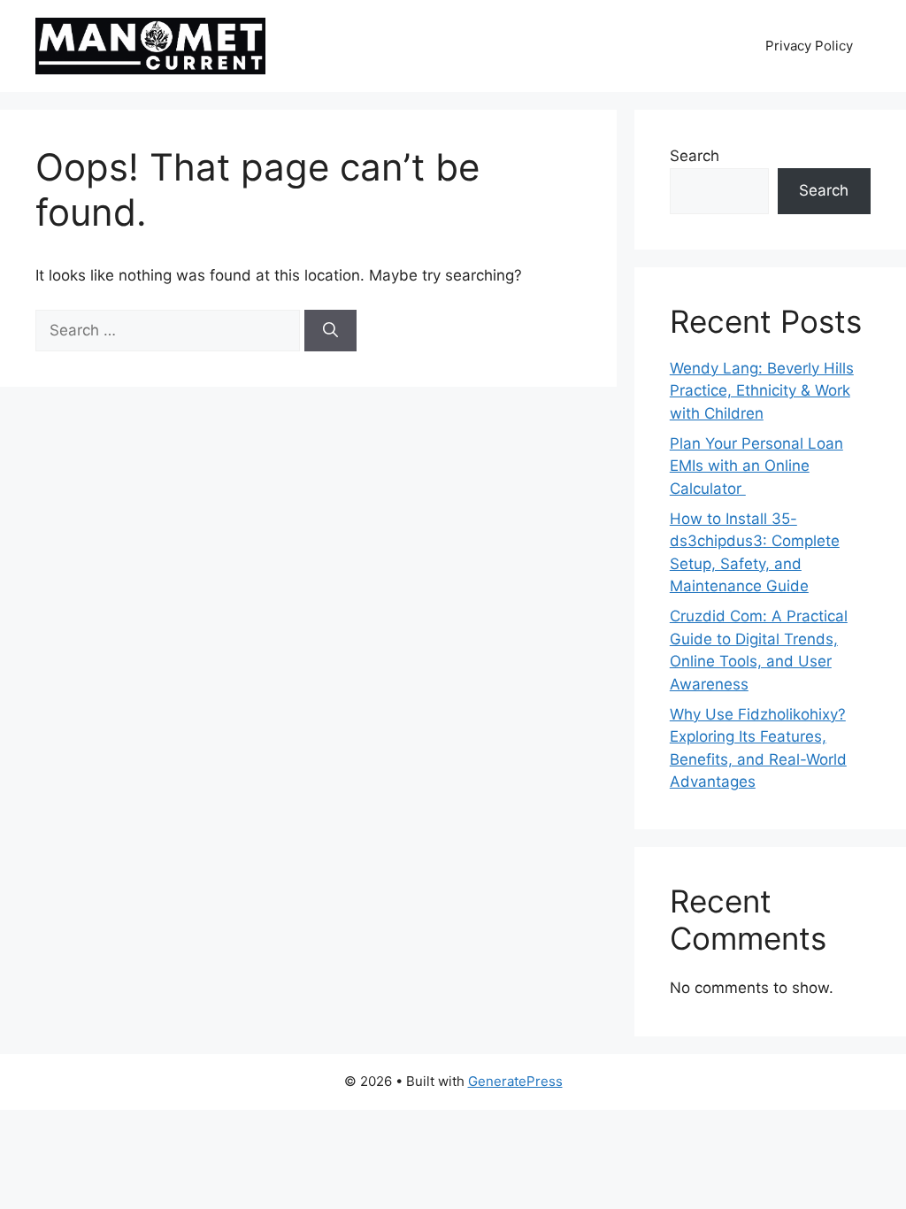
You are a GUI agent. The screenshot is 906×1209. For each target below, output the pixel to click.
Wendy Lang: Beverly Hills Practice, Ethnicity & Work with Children (762, 390)
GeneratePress (515, 1081)
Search (694, 156)
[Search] (330, 331)
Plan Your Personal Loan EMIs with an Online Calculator (756, 466)
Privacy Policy (809, 45)
